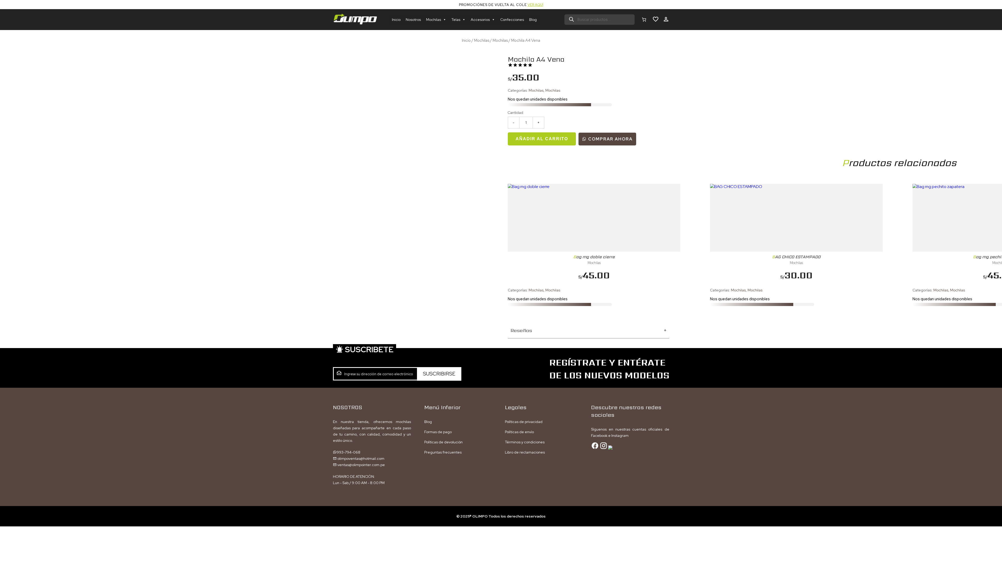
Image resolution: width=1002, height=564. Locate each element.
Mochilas (433, 19)
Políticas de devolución (443, 442)
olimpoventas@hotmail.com (360, 458)
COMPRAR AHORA (610, 139)
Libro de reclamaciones (525, 452)
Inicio (396, 19)
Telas (455, 19)
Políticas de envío (519, 432)
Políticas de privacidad (523, 421)
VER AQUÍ (535, 5)
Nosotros (413, 19)
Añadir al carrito (542, 139)
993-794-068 (348, 452)
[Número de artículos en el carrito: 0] (644, 19)
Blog (533, 19)
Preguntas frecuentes (443, 452)
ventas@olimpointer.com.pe (361, 464)
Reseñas (588, 330)
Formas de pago (438, 432)
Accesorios (480, 19)
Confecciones (512, 19)
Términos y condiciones (525, 442)
